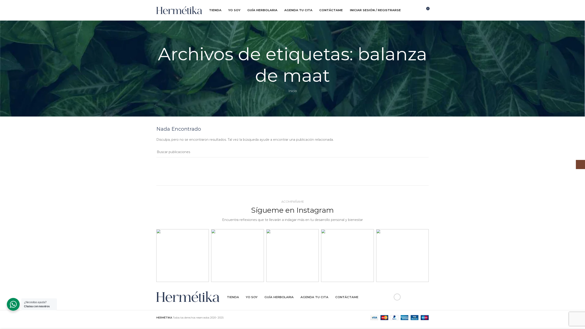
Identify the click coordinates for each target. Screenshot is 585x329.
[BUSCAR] (423, 152)
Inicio (292, 91)
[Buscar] (407, 10)
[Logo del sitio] (179, 10)
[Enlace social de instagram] (416, 10)
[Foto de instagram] (182, 255)
